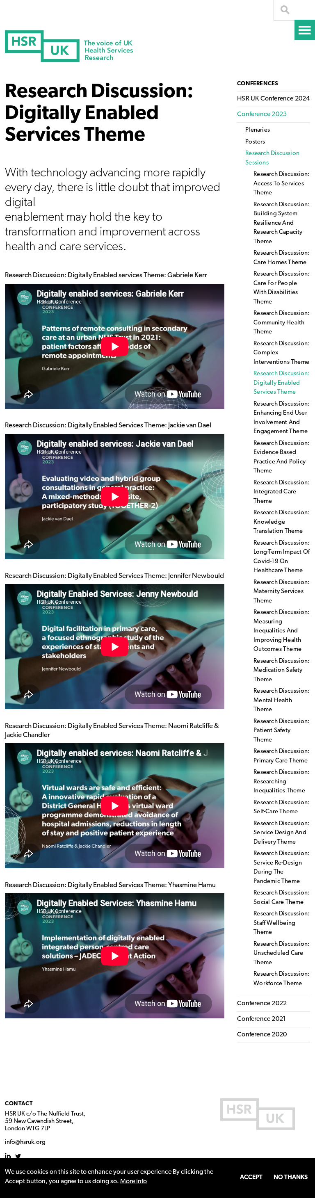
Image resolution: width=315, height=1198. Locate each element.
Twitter (18, 1156)
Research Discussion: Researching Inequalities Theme (281, 781)
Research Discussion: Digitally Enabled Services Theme (281, 383)
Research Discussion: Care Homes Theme (281, 258)
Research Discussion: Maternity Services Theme (281, 592)
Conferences (257, 84)
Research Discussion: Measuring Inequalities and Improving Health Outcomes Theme (281, 631)
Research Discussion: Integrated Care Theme (281, 492)
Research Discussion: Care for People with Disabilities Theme (281, 288)
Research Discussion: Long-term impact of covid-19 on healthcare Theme (281, 557)
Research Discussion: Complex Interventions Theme (281, 353)
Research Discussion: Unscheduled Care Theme (281, 953)
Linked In (8, 1156)
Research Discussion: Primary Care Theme (281, 756)
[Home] (69, 46)
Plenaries (257, 130)
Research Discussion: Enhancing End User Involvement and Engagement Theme (281, 418)
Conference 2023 (262, 114)
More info (133, 1181)
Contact (19, 1104)
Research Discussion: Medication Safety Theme (281, 670)
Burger (304, 30)
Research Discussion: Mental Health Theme (281, 700)
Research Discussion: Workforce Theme (281, 979)
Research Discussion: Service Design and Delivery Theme (281, 833)
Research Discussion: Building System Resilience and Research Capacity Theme (281, 223)
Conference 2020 (262, 1034)
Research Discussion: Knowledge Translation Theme (281, 522)
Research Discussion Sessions (272, 158)
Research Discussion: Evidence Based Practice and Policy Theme (281, 457)
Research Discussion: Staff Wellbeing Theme (281, 923)
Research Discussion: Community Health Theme (281, 322)
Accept (251, 1178)
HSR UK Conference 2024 (273, 99)
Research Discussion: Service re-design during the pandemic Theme (281, 868)
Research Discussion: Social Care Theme (281, 898)
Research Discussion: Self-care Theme (281, 807)
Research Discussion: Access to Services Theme (281, 183)
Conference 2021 (261, 1019)
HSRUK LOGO (257, 1114)
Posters (255, 142)
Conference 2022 (262, 1003)
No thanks (291, 1178)
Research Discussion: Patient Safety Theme (281, 731)
